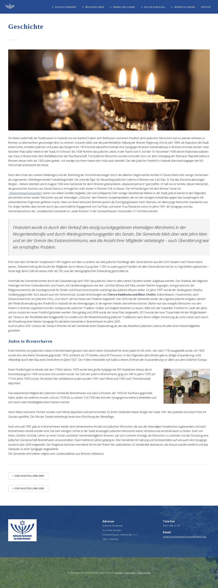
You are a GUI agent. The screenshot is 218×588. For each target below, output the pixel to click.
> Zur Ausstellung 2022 (28, 488)
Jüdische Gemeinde (65, 7)
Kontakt (206, 7)
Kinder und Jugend (124, 7)
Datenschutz (144, 572)
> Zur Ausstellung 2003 (28, 476)
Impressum (130, 572)
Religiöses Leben (94, 7)
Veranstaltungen (184, 7)
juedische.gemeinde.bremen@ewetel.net (184, 536)
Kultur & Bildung (154, 7)
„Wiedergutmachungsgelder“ (25, 193)
